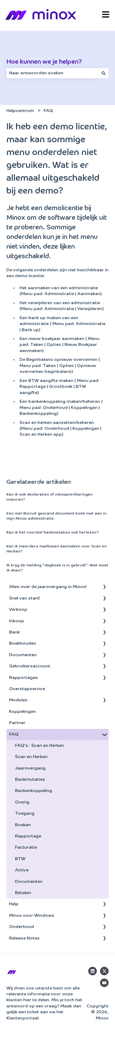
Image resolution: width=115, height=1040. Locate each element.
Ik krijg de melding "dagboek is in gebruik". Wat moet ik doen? (57, 568)
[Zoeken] (103, 73)
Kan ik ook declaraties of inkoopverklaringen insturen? (49, 497)
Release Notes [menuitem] (24, 938)
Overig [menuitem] (22, 802)
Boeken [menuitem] (23, 825)
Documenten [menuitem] (23, 655)
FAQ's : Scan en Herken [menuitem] (39, 746)
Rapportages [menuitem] (23, 678)
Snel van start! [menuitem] (24, 598)
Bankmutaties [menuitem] (30, 780)
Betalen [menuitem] (23, 893)
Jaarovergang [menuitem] (30, 768)
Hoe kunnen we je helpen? (44, 62)
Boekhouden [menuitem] (22, 643)
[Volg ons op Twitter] (104, 971)
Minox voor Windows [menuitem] (31, 916)
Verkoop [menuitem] (18, 610)
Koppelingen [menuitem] (22, 712)
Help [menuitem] (13, 904)
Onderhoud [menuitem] (21, 927)
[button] (104, 587)
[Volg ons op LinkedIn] (92, 971)
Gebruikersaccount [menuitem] (29, 666)
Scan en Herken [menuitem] (31, 757)
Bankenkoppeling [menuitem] (33, 791)
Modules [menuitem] (18, 700)
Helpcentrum (20, 111)
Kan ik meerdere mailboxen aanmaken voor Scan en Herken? (56, 549)
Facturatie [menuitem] (26, 847)
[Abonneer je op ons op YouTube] (104, 983)
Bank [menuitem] (14, 632)
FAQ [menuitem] (13, 734)
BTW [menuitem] (20, 859)
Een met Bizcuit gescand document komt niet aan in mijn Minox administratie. (56, 516)
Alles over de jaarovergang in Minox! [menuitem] (48, 587)
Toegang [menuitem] (24, 813)
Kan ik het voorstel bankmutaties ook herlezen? (52, 532)
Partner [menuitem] (17, 723)
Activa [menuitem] (22, 870)
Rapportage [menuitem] (28, 836)
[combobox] (52, 73)
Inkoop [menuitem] (16, 621)
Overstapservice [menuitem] (27, 689)
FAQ (48, 111)
